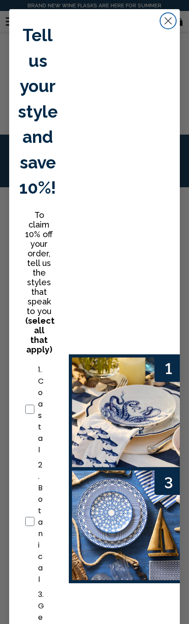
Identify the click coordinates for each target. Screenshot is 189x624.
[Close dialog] (168, 21)
